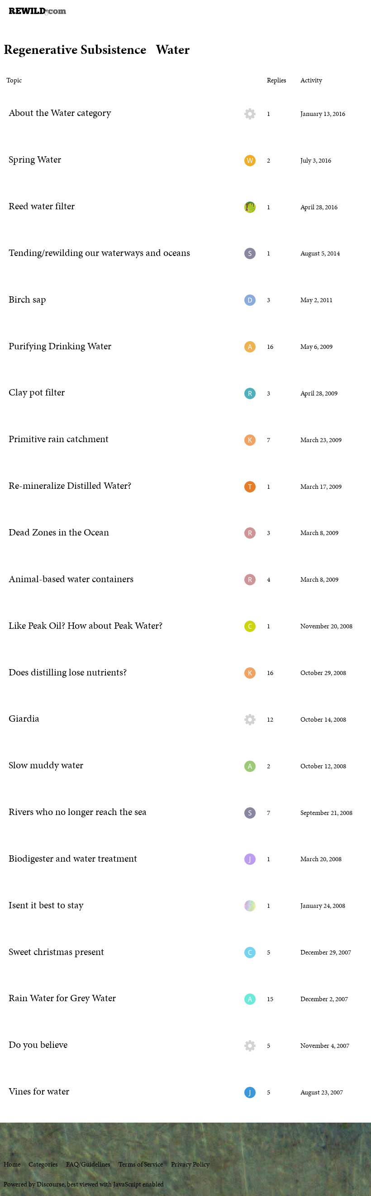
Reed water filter (42, 206)
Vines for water (39, 1091)
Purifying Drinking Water (60, 346)
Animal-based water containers (71, 579)
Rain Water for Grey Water (62, 998)
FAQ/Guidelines (88, 1164)
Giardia (24, 718)
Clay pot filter (37, 392)
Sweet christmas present (56, 952)
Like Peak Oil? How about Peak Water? (85, 625)
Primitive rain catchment (59, 439)
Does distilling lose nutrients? (68, 672)
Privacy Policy (190, 1164)
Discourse (50, 1184)
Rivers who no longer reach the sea (78, 812)
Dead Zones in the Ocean (59, 532)
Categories (43, 1164)
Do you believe (38, 1044)
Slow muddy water (46, 765)
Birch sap (27, 299)
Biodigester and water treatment (73, 858)
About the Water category (60, 113)
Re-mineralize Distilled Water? (70, 485)
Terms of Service (141, 1164)
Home (12, 1164)
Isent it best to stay (46, 905)
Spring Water (35, 159)
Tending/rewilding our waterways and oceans (99, 253)
